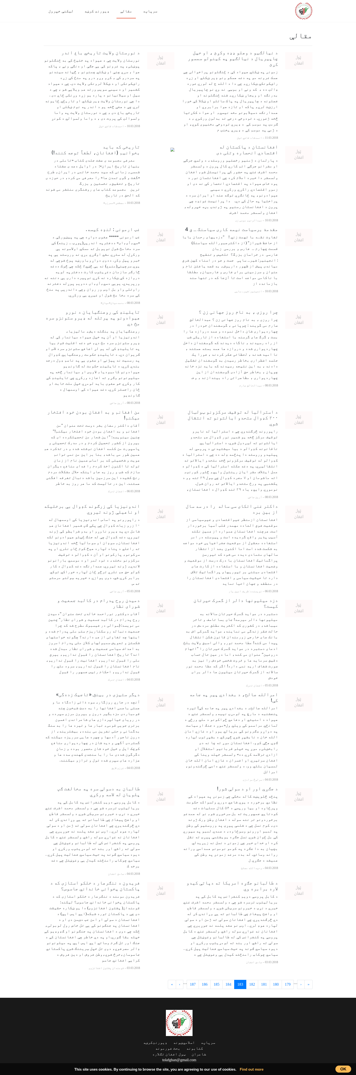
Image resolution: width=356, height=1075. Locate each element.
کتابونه (194, 1048)
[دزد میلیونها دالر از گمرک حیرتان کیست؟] (298, 608)
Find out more (251, 1069)
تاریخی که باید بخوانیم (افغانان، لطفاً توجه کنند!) (95, 149)
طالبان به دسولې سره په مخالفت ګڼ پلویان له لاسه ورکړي (98, 791)
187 (193, 984)
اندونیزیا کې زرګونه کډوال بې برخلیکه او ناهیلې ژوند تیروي (92, 509)
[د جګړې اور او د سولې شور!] (298, 796)
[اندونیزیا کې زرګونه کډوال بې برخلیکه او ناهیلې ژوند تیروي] (160, 514)
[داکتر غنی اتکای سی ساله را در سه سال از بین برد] (298, 514)
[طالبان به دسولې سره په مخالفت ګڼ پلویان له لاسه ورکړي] (160, 796)
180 (276, 984)
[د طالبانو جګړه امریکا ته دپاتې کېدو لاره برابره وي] (298, 891)
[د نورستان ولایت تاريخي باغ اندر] (160, 60)
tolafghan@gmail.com (179, 1060)
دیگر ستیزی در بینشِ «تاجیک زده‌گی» (98, 694)
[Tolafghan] (303, 10)
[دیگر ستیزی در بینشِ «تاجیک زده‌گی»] (160, 702)
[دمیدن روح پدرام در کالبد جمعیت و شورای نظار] (160, 608)
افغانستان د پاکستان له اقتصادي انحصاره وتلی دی (247, 149)
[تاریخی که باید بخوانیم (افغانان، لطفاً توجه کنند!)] (172, 149)
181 (264, 984)
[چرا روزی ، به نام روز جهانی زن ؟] (298, 320)
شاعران (199, 1054)
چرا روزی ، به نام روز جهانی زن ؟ (238, 312)
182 (252, 984)
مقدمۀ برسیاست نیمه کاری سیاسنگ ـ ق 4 (231, 229)
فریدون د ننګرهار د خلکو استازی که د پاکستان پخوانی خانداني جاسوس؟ (95, 885)
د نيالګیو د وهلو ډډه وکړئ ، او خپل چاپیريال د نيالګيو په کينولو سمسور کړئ (233, 58)
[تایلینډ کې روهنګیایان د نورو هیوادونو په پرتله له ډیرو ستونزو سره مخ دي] (160, 320)
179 (288, 984)
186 (205, 984)
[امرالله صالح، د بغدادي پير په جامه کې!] (298, 702)
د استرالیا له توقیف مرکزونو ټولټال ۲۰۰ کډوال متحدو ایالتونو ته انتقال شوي (233, 417)
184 (228, 984)
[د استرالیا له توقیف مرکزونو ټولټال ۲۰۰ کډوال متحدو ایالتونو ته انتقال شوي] (298, 420)
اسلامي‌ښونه (184, 1042)
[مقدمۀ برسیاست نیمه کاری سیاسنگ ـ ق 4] (298, 237)
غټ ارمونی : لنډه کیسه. (113, 229)
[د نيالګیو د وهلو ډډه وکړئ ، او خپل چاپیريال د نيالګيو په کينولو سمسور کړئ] (298, 60)
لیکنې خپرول (61, 11)
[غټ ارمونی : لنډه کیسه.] (160, 237)
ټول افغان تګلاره (169, 1054)
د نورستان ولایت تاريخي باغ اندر (100, 52)
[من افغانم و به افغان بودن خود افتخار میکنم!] (160, 420)
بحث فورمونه (167, 1048)
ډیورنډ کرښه (96, 11)
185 (216, 984)
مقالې (126, 11)
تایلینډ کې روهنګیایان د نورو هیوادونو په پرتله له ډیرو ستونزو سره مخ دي (93, 317)
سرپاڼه (150, 11)
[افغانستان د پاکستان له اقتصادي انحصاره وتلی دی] (298, 155)
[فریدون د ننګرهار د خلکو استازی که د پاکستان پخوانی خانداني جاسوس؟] (160, 891)
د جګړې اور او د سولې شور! (247, 788)
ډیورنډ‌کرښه (155, 1042)
